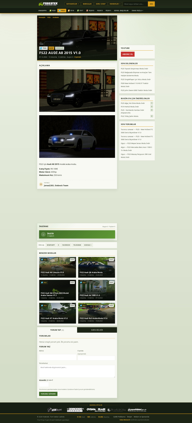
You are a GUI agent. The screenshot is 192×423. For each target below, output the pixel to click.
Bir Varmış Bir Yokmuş (116, 410)
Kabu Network (125, 420)
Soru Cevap (101, 4)
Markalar (87, 4)
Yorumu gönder (48, 394)
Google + (88, 245)
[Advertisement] (77, 206)
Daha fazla (137, 11)
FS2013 (100, 11)
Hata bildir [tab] (97, 330)
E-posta (82, 352)
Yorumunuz (43, 363)
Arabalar (56, 17)
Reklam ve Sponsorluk (141, 417)
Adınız (41, 351)
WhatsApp (51, 245)
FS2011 (108, 11)
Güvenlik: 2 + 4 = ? (46, 380)
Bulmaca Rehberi (75, 410)
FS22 (63, 11)
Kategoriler (71, 4)
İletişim (129, 417)
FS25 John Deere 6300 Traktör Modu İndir (136, 90)
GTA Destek (54, 410)
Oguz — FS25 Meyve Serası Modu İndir (135, 143)
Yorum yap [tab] (57, 330)
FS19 (72, 11)
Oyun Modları (96, 410)
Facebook (66, 245)
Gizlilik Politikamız (119, 417)
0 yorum (78, 57)
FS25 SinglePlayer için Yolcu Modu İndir (136, 79)
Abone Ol (128, 54)
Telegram (77, 245)
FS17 (81, 11)
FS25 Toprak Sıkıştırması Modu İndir (134, 69)
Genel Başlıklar (121, 11)
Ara (151, 4)
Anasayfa (42, 11)
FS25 (54, 11)
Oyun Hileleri (137, 410)
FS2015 (91, 11)
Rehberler (114, 4)
